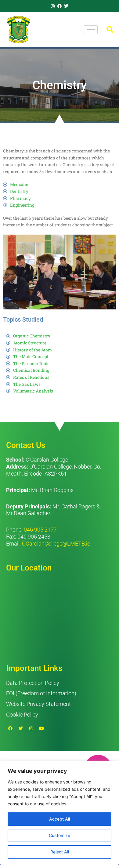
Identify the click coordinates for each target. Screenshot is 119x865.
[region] (59, 813)
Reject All (59, 851)
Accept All (59, 818)
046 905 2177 (40, 529)
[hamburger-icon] (91, 29)
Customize (59, 835)
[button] (110, 29)
